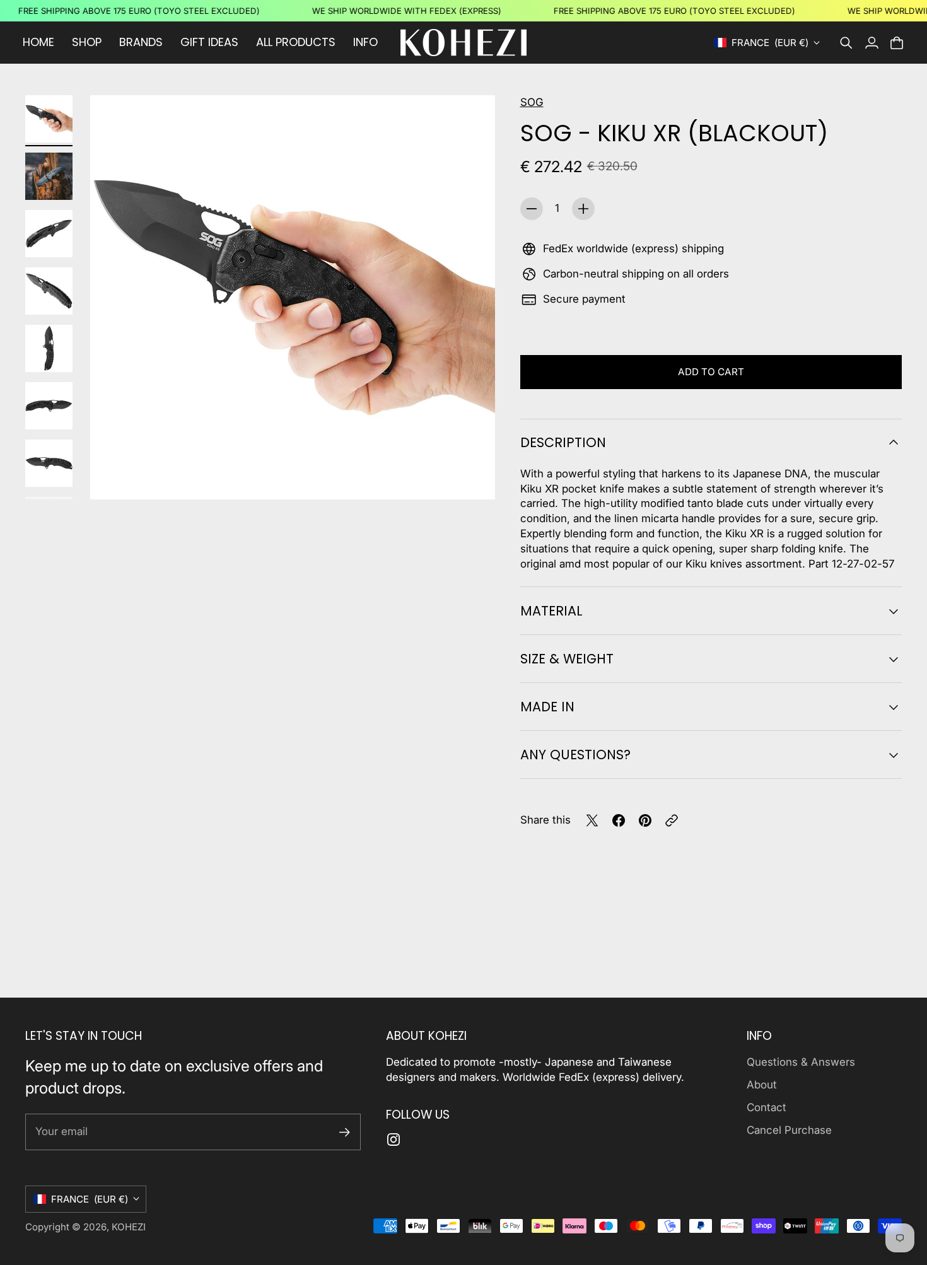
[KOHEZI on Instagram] (393, 1139)
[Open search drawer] (846, 42)
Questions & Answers (801, 1062)
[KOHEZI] (463, 42)
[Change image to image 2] (49, 176)
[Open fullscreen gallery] (471, 475)
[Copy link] (671, 820)
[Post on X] (592, 820)
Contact (766, 1107)
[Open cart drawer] (896, 42)
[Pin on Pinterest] (645, 820)
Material (551, 611)
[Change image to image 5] (49, 348)
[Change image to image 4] (49, 291)
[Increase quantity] (583, 208)
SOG (532, 102)
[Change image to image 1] (49, 119)
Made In (547, 706)
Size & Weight (567, 659)
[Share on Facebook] (618, 820)
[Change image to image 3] (49, 233)
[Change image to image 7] (49, 463)
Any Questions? (575, 754)
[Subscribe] (344, 1132)
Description (563, 442)
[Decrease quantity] (531, 208)
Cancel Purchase (789, 1130)
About (762, 1084)
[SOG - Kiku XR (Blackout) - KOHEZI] (292, 297)
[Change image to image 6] (49, 405)
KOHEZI (129, 1227)
